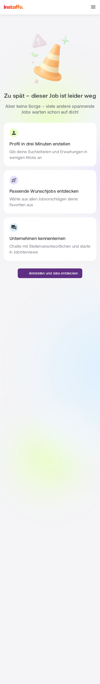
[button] (93, 7)
